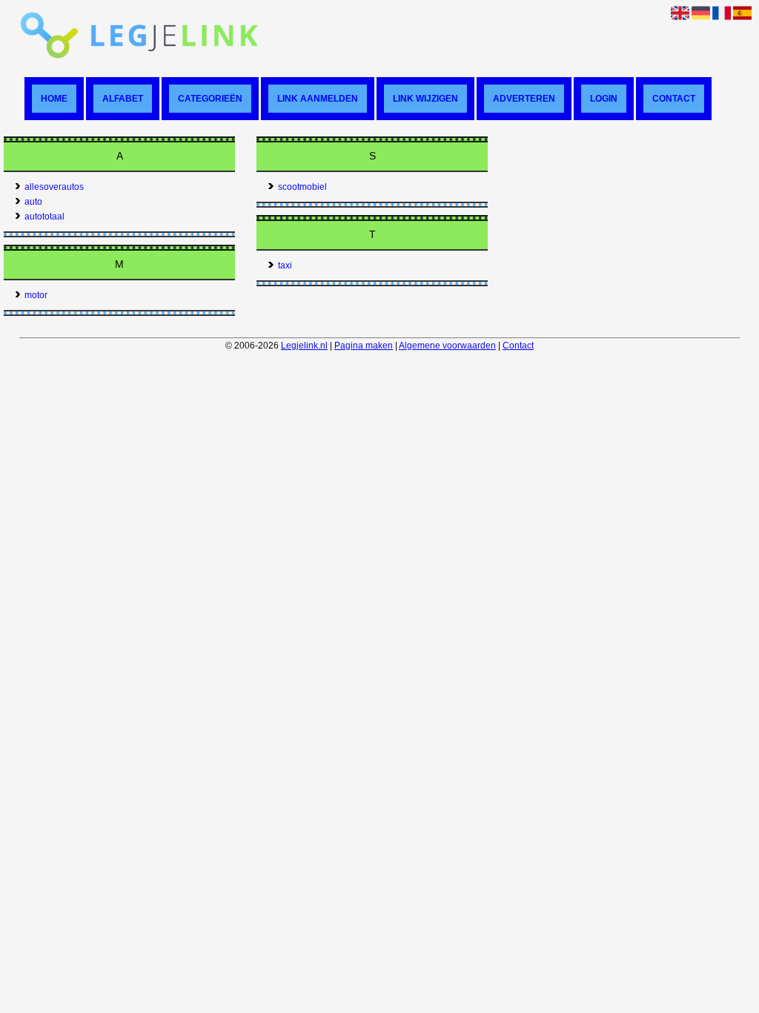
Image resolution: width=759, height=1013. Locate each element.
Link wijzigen (425, 98)
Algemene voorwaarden (447, 345)
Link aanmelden (317, 98)
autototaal (44, 216)
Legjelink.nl (304, 345)
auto (33, 202)
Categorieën (210, 98)
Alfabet (122, 98)
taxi (285, 265)
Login (603, 98)
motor (35, 295)
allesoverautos (54, 187)
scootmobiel (302, 187)
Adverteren (524, 98)
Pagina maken (363, 345)
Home (54, 98)
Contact (673, 98)
